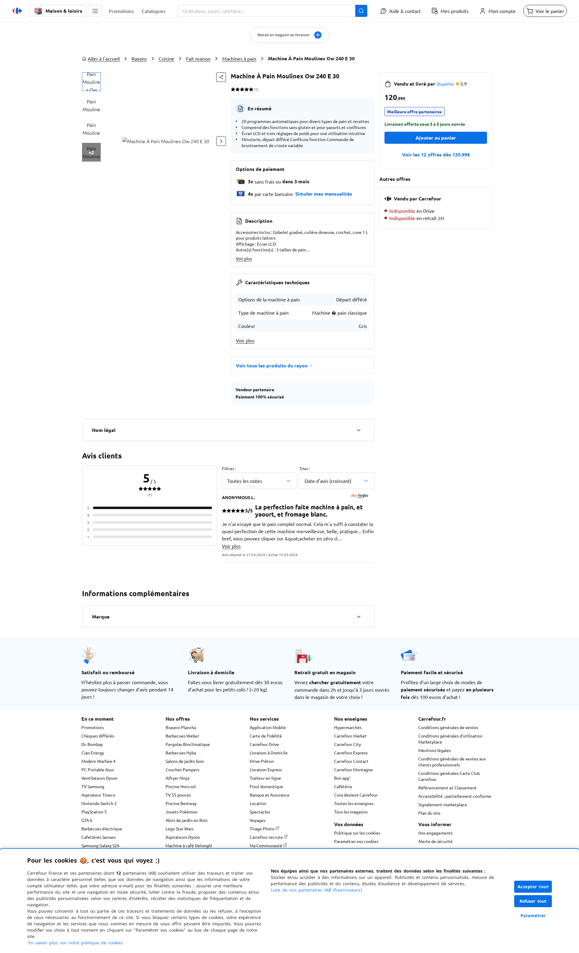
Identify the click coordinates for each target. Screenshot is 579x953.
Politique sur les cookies (357, 832)
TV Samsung (92, 786)
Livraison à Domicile (269, 752)
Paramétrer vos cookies (356, 841)
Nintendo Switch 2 (99, 803)
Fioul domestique (266, 786)
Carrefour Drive (264, 744)
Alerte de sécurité (435, 841)
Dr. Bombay (92, 744)
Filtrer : (229, 468)
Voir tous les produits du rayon (272, 365)
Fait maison (198, 58)
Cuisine (166, 58)
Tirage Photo (262, 828)
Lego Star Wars (180, 828)
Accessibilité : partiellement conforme (454, 796)
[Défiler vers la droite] (221, 141)
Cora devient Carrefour (356, 794)
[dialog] (289, 901)
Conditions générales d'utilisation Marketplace (450, 738)
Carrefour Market (350, 735)
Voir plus (244, 258)
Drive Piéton (262, 761)
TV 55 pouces (178, 794)
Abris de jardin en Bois (186, 820)
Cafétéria (343, 786)
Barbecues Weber (182, 735)
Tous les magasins (351, 811)
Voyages (257, 820)
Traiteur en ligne (265, 778)
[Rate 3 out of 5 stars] (242, 89)
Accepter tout (533, 886)
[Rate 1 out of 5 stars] (233, 89)
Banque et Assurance (270, 794)
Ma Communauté (266, 845)
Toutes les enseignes (354, 803)
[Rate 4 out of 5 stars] (246, 89)
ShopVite (445, 83)
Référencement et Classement (447, 787)
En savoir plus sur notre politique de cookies (75, 942)
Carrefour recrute (267, 837)
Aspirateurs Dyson (183, 837)
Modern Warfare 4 (98, 761)
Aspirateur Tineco (98, 794)
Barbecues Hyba (181, 752)
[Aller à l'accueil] (17, 11)
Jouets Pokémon (182, 811)
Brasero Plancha (181, 727)
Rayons (139, 58)
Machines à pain (239, 58)
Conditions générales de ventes (448, 727)
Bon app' (342, 778)
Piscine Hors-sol (181, 786)
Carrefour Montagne (353, 769)
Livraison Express (266, 769)
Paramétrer (533, 915)
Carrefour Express (351, 752)
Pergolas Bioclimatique (188, 744)
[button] (95, 11)
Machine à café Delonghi (189, 845)
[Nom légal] (359, 430)
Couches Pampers (182, 769)
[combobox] (272, 11)
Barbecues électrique (101, 828)
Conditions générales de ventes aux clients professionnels (452, 761)
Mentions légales (434, 750)
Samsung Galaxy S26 (100, 845)
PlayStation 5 (94, 811)
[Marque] (359, 617)
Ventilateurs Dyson (99, 778)
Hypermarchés (348, 727)
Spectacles (260, 811)
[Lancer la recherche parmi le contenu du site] (361, 11)
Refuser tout (533, 901)
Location (258, 803)
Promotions (92, 727)
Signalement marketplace (442, 804)
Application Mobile (268, 727)
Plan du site (429, 813)
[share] (221, 77)
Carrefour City (347, 744)
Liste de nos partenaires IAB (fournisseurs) (316, 890)
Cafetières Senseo (98, 837)
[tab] (91, 81)
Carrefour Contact (351, 761)
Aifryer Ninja (177, 778)
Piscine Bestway (181, 803)
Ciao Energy (92, 752)
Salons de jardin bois (185, 761)
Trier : (304, 468)
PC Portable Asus (97, 769)
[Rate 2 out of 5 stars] (237, 89)
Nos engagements (435, 832)
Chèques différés (97, 735)
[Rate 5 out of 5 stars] (251, 89)
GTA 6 (86, 820)
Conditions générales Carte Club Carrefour (449, 776)
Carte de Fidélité (266, 735)
